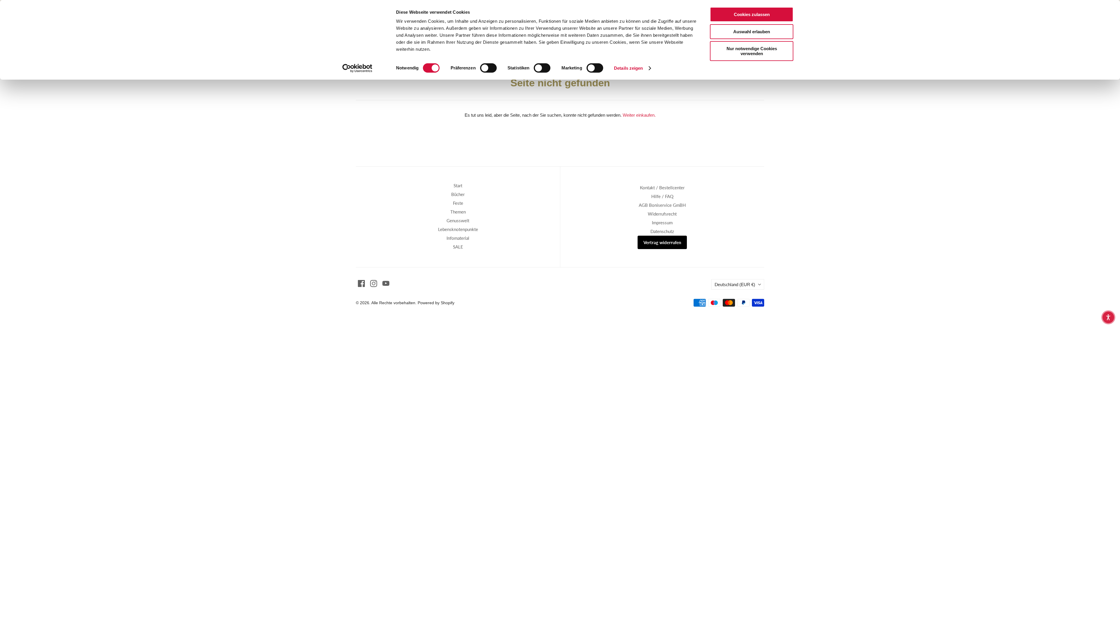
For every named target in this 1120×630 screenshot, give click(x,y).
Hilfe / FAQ (662, 196)
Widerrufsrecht (662, 213)
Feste (458, 203)
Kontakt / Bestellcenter (662, 187)
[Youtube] (385, 283)
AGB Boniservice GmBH (662, 205)
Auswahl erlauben (751, 31)
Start (458, 185)
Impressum (662, 222)
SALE (458, 246)
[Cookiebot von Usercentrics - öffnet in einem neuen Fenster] (357, 68)
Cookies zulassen (752, 14)
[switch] (488, 68)
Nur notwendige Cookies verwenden (752, 51)
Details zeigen (628, 68)
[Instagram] (373, 283)
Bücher (458, 194)
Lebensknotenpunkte (458, 229)
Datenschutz (662, 231)
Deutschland (735, 284)
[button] (1108, 317)
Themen (458, 211)
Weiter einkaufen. (639, 115)
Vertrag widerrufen (662, 242)
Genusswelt (458, 220)
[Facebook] (361, 283)
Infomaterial (458, 238)
